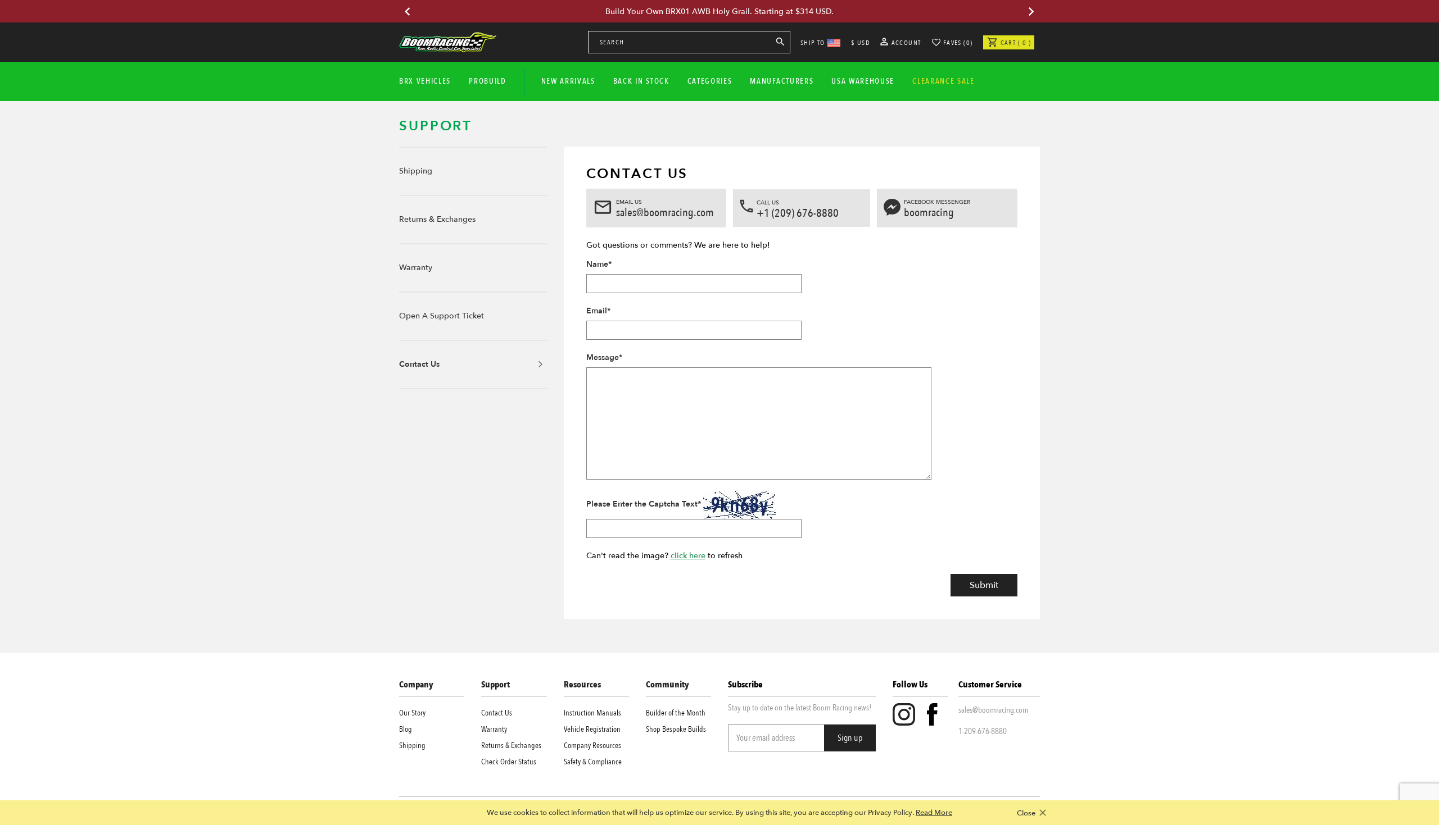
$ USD (860, 42)
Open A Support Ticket (441, 316)
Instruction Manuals (592, 713)
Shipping (415, 171)
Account (905, 42)
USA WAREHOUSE (862, 81)
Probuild (487, 81)
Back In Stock (641, 81)
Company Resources (592, 745)
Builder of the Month (675, 713)
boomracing (929, 212)
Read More (934, 813)
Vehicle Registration (592, 729)
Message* (604, 357)
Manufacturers (781, 81)
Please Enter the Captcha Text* (643, 504)
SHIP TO (812, 42)
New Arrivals (568, 81)
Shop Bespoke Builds (676, 729)
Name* (599, 264)
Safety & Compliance (593, 761)
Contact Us (419, 364)
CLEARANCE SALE (943, 81)
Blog (405, 729)
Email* (598, 311)
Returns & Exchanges (437, 219)
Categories (709, 81)
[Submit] (780, 44)
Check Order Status (508, 761)
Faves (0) (958, 42)
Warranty (415, 267)
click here (688, 555)
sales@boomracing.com (665, 212)
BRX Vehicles (425, 81)
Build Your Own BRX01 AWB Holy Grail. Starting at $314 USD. (719, 11)
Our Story (412, 713)
